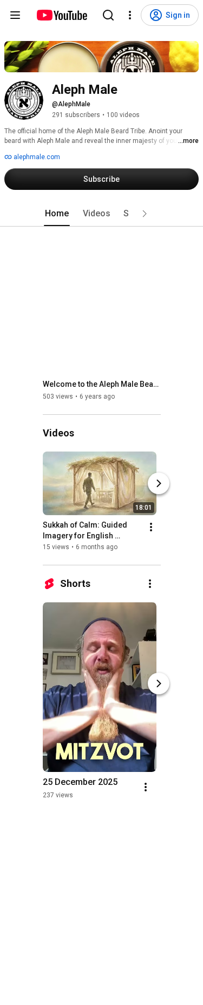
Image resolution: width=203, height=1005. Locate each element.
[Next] (158, 483)
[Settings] (129, 15)
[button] (145, 214)
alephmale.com (36, 157)
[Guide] (15, 15)
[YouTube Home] (61, 15)
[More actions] (151, 527)
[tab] (57, 214)
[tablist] (102, 214)
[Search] (108, 15)
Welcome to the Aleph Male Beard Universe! (102, 384)
